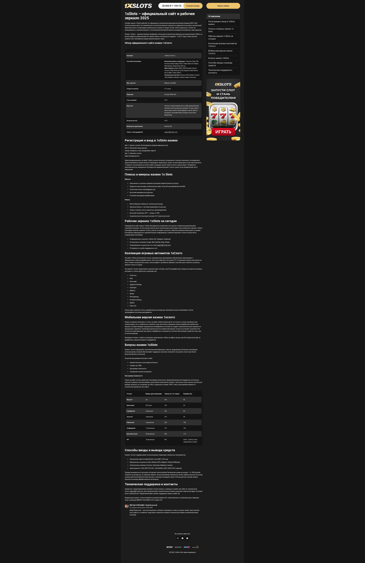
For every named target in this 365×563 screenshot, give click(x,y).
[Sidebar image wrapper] (223, 109)
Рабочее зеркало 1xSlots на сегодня (220, 37)
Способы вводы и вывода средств (220, 64)
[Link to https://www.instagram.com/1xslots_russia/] (178, 538)
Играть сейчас (223, 6)
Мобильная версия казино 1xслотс (220, 52)
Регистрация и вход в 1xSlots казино (221, 22)
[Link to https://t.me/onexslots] (182, 538)
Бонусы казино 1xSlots (218, 58)
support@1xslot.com (164, 245)
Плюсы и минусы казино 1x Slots (221, 30)
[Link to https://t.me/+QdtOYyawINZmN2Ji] (187, 538)
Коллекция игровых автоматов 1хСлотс (222, 44)
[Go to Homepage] (138, 6)
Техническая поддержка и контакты (220, 71)
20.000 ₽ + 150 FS (181, 5)
